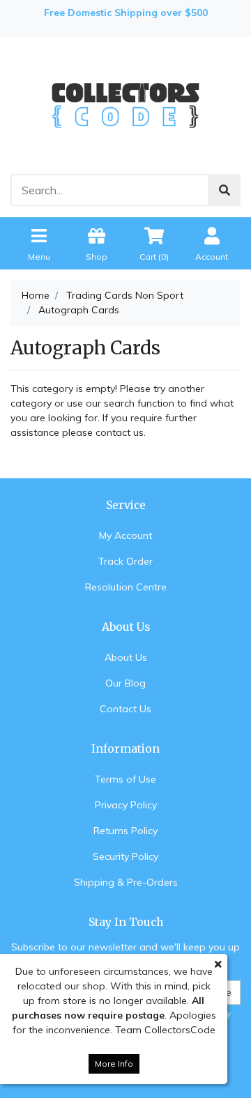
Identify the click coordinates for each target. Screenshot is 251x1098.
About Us (126, 657)
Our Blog (125, 683)
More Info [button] (114, 1063)
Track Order (125, 561)
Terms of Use (125, 779)
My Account (125, 535)
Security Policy (125, 856)
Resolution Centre (126, 587)
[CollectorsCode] (125, 104)
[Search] (224, 190)
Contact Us (125, 709)
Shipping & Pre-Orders (126, 882)
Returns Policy (125, 830)
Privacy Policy (126, 805)
